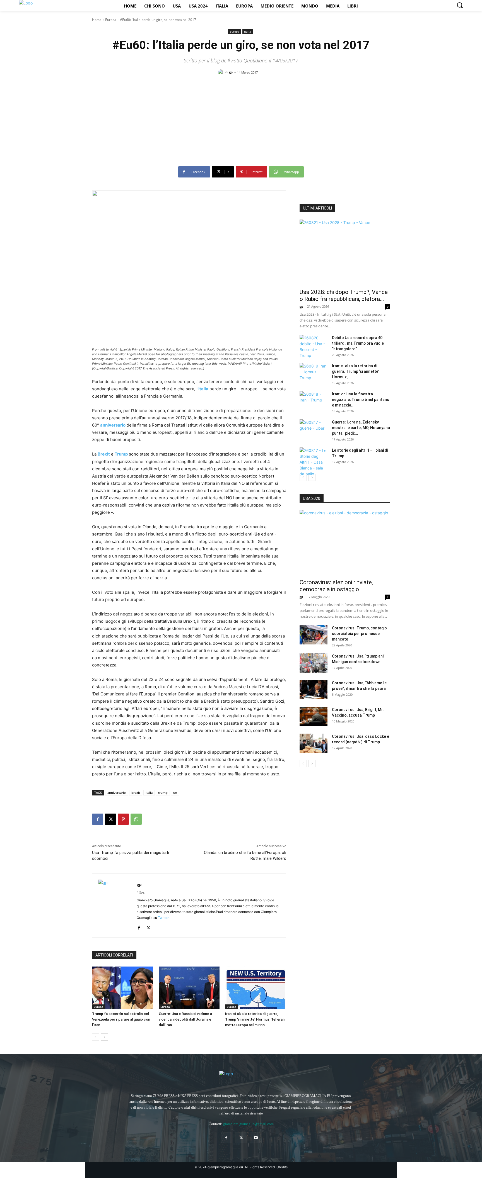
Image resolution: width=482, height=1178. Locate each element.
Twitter (163, 918)
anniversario (116, 792)
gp (231, 72)
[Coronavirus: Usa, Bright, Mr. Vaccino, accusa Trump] (313, 716)
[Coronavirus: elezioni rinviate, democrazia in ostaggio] (345, 542)
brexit (135, 792)
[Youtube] (255, 1137)
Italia (247, 31)
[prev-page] (95, 1037)
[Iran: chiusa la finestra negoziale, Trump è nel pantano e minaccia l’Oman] (313, 401)
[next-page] (104, 1037)
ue (175, 792)
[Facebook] (97, 819)
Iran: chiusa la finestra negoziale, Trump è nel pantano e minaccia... (360, 399)
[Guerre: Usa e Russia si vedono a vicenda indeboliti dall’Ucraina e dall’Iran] (189, 988)
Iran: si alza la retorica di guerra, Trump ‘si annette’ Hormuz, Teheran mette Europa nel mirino (255, 1019)
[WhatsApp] (136, 819)
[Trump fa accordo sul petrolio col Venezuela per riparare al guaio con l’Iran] (122, 988)
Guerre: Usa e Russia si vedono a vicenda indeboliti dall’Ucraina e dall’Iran (185, 1019)
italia (149, 792)
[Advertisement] (241, 123)
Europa (110, 19)
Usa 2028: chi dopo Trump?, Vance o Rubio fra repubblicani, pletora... (344, 295)
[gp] (221, 72)
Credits (282, 1167)
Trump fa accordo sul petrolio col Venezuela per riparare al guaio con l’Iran (121, 1019)
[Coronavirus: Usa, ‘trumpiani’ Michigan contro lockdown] (313, 663)
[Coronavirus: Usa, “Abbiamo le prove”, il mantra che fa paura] (313, 689)
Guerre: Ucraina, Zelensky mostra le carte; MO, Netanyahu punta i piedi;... (361, 427)
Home (97, 19)
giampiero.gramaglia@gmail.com (248, 1124)
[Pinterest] (123, 819)
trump (163, 792)
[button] (459, 5)
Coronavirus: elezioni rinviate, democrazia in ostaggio (336, 586)
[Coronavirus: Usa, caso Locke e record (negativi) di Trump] (313, 743)
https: (141, 892)
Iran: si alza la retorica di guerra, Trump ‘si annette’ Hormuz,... (355, 371)
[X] (110, 819)
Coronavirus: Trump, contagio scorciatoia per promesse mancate (359, 633)
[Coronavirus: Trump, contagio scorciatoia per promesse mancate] (313, 634)
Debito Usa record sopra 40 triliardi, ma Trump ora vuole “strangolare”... (358, 343)
